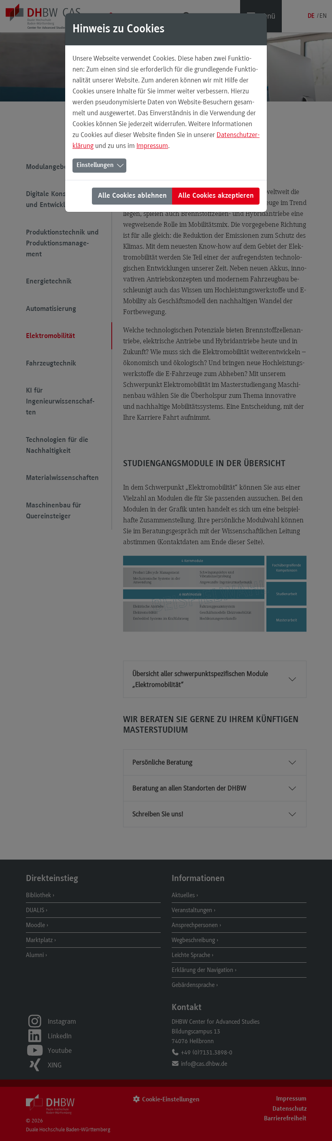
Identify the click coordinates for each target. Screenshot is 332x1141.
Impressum (152, 146)
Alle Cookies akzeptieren (216, 196)
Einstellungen (95, 165)
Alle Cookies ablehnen (132, 196)
